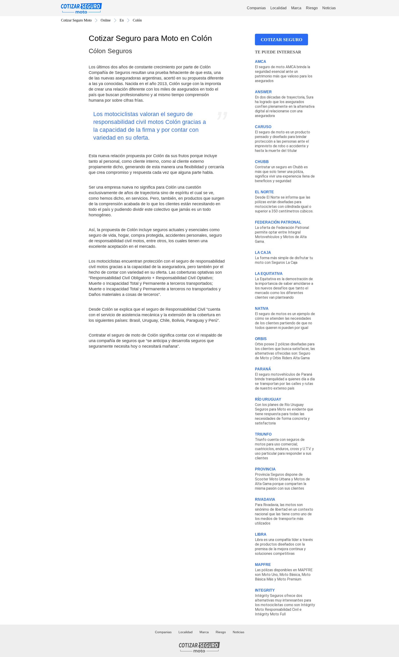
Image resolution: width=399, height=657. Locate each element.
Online (106, 20)
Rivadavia (265, 499)
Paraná (263, 369)
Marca (296, 8)
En (122, 20)
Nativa (262, 308)
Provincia (265, 469)
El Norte (264, 192)
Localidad (278, 8)
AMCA (260, 62)
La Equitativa (269, 274)
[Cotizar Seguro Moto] (81, 8)
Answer (263, 92)
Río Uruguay (268, 399)
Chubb (262, 162)
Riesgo (312, 8)
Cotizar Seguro (281, 39)
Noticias (329, 8)
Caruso (263, 127)
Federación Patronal (278, 222)
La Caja (263, 253)
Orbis (261, 339)
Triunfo (263, 434)
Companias (256, 8)
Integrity (265, 590)
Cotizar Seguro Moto (76, 20)
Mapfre (263, 565)
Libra (260, 534)
